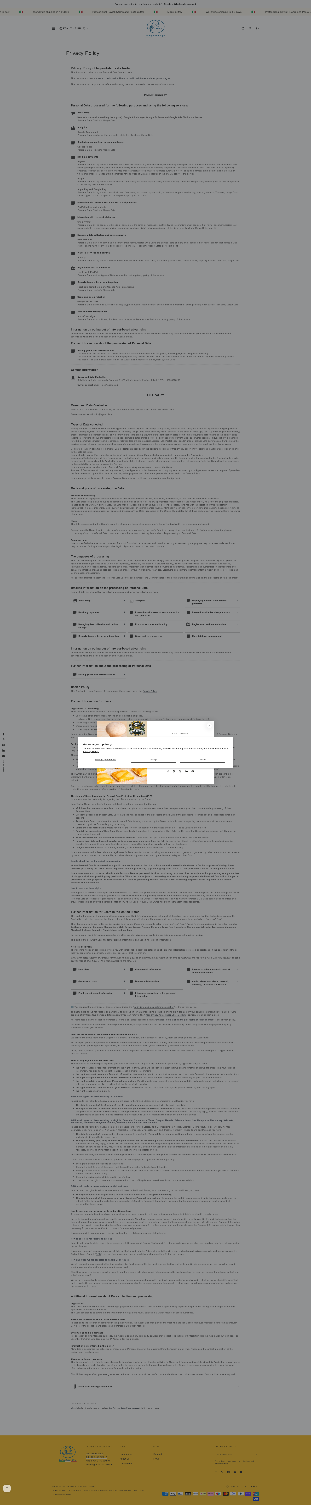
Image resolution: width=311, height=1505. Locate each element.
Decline (202, 759)
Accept (153, 759)
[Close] (209, 726)
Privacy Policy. (91, 751)
